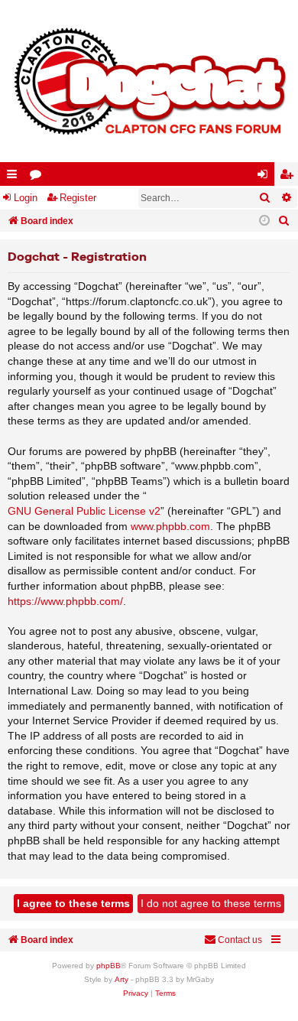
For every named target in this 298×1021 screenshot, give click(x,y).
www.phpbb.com (170, 526)
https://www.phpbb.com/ (65, 601)
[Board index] (149, 81)
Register (78, 197)
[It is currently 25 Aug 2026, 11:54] (264, 221)
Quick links (15, 177)
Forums (38, 177)
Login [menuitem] (266, 177)
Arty (121, 979)
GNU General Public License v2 (84, 511)
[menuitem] (284, 221)
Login (25, 197)
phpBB (108, 965)
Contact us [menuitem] (240, 940)
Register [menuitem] (289, 177)
